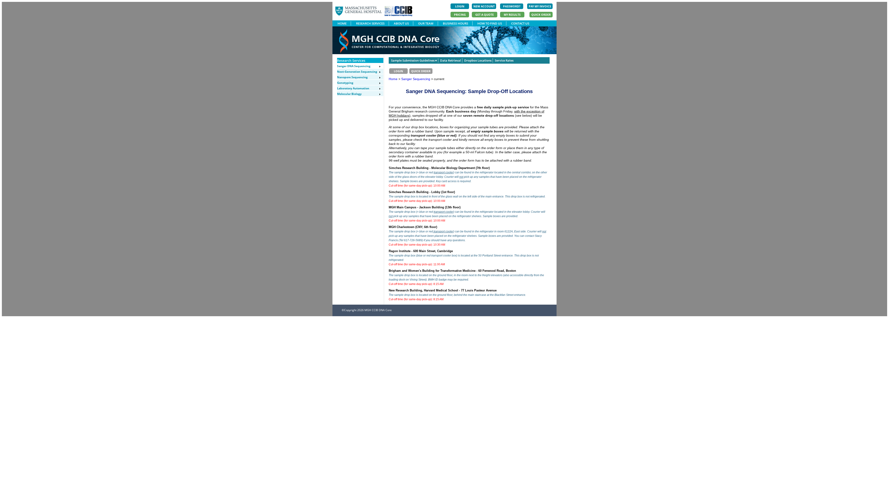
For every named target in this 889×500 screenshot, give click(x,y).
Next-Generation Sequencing (357, 72)
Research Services (351, 60)
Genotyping (345, 83)
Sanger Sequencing (416, 79)
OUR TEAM (425, 23)
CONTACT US (520, 23)
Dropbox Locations (477, 60)
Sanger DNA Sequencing (353, 66)
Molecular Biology (349, 94)
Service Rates (504, 60)
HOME (342, 23)
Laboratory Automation (353, 88)
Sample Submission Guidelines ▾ (414, 60)
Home (393, 79)
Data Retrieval (450, 60)
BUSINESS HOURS (455, 23)
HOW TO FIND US (489, 23)
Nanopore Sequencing (352, 77)
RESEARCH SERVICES (370, 23)
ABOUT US (401, 23)
